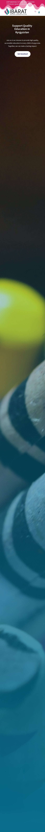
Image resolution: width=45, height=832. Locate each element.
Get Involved (23, 54)
